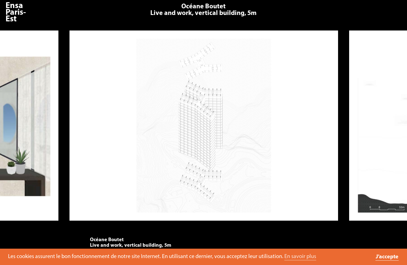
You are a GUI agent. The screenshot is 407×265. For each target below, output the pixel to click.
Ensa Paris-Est (16, 13)
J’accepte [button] (387, 257)
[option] (204, 128)
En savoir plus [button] (300, 256)
